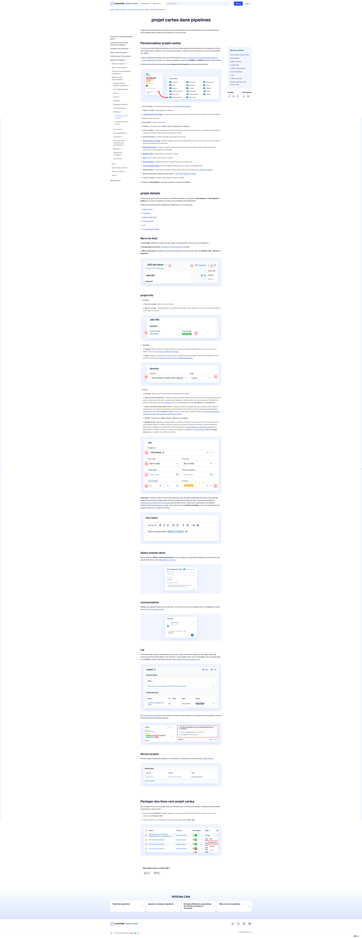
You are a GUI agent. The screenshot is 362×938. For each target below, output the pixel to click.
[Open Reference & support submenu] (126, 59)
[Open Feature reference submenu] (123, 79)
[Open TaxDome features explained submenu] (121, 73)
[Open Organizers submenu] (127, 133)
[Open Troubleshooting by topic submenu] (128, 167)
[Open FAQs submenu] (116, 163)
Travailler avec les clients (119, 48)
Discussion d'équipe (120, 104)
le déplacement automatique (152, 715)
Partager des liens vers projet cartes (238, 83)
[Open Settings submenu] (123, 158)
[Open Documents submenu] (123, 129)
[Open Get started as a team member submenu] (126, 44)
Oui (148, 873)
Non (158, 873)
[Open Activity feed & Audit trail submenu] (124, 145)
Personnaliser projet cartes (239, 54)
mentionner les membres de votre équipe (155, 503)
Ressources (145, 3)
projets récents (208, 758)
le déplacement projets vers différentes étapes (176, 358)
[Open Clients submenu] (119, 96)
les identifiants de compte (181, 106)
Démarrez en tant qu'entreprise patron (121, 37)
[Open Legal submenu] (117, 175)
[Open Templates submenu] (121, 148)
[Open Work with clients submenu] (129, 48)
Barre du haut (147, 209)
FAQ (113, 164)
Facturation (117, 137)
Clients (116, 97)
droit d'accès (199, 429)
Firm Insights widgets (120, 89)
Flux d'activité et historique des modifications (119, 142)
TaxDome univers (118, 171)
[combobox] (356, 936)
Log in (247, 3)
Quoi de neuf (115, 180)
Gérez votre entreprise (118, 52)
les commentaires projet (155, 609)
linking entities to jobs (192, 659)
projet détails (234, 58)
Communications (119, 108)
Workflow (147, 10)
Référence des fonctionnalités (135, 10)
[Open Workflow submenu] (121, 111)
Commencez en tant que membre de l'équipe (119, 43)
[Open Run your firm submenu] (128, 52)
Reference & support (121, 10)
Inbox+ (115, 93)
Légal (114, 175)
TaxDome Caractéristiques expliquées (121, 72)
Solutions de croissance (117, 153)
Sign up (238, 3)
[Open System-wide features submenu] (129, 85)
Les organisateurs (119, 133)
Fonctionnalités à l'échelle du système (120, 84)
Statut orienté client (150, 217)
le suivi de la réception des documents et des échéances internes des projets (181, 412)
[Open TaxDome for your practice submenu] (132, 56)
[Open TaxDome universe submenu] (125, 171)
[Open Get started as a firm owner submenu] (116, 38)
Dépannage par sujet (119, 167)
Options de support (119, 63)
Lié (144, 225)
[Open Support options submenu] (127, 63)
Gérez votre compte (119, 67)
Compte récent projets (151, 229)
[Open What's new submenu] (121, 180)
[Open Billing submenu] (122, 136)
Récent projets (237, 78)
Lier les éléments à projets (121, 122)
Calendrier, (168, 402)
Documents (117, 129)
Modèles (116, 149)
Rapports (116, 100)
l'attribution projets (205, 169)
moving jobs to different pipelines (166, 351)
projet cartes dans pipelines (121, 116)
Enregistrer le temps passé (170, 247)
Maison (112, 10)
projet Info (146, 213)
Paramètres (117, 158)
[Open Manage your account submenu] (127, 67)
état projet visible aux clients (186, 173)
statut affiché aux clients (166, 560)
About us (156, 3)
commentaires (148, 221)
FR (358, 936)
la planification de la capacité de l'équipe (199, 427)
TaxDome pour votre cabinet (120, 56)
